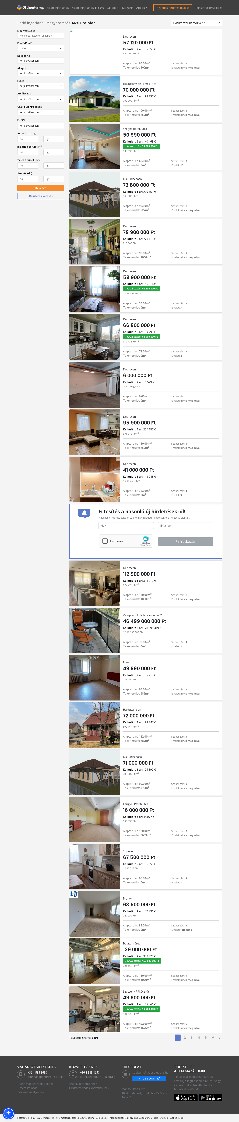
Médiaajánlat (102, 1117)
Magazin (127, 8)
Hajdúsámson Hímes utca (139, 84)
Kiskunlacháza (132, 179)
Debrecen (129, 36)
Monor (127, 898)
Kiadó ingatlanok (83, 8)
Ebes (126, 662)
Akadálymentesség (148, 1117)
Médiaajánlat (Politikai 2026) (124, 1117)
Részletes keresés (41, 196)
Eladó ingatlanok (58, 8)
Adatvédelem (87, 1117)
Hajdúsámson (132, 710)
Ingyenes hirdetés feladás (172, 8)
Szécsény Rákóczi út (136, 991)
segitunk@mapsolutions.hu (150, 1072)
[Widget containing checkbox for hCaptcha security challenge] (126, 541)
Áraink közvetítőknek (83, 1084)
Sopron (128, 851)
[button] (8, 1113)
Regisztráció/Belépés (208, 8)
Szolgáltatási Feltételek (67, 1117)
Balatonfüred (131, 943)
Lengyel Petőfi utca (135, 804)
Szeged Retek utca (135, 129)
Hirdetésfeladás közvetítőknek (89, 1088)
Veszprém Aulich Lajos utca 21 (143, 615)
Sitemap (164, 1117)
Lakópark (113, 8)
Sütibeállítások (177, 1117)
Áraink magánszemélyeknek (35, 1084)
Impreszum (49, 1117)
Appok (140, 8)
